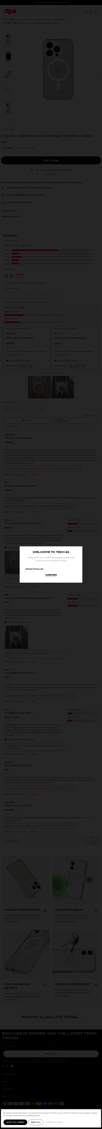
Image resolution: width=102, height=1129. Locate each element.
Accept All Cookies (15, 1122)
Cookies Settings (54, 1122)
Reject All (36, 1122)
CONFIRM (51, 575)
